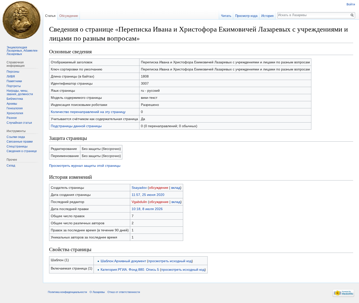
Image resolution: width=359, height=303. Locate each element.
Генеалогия (15, 108)
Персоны (13, 71)
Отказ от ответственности (123, 292)
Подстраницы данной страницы (76, 126)
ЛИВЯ (11, 76)
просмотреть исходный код (170, 261)
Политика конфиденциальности (67, 292)
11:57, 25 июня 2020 (148, 195)
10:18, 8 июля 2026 (147, 209)
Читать (226, 16)
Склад (11, 165)
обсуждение (158, 188)
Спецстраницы (17, 146)
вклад (175, 188)
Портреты (14, 86)
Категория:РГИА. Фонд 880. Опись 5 (130, 269)
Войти (351, 4)
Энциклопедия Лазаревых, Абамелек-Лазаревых (22, 51)
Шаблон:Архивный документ (123, 261)
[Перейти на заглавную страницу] (21, 19)
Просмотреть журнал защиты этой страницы (84, 166)
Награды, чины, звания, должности (20, 92)
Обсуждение (68, 16)
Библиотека (15, 99)
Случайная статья (19, 122)
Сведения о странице (22, 151)
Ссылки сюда (16, 137)
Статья (50, 16)
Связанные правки (20, 141)
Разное (12, 118)
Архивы (12, 103)
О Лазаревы (97, 292)
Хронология (15, 113)
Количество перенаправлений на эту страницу (88, 112)
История (267, 16)
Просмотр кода (246, 16)
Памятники (14, 81)
